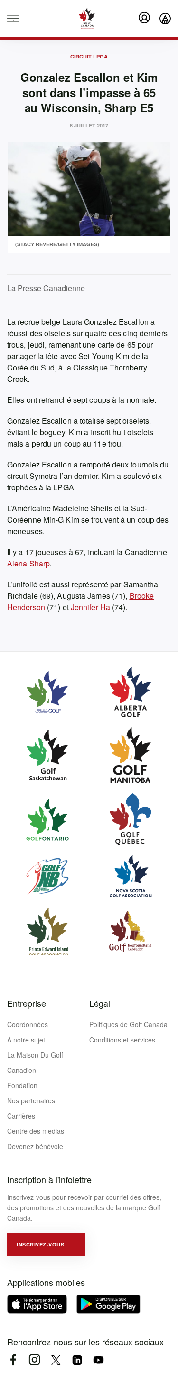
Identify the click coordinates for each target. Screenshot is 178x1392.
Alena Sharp (28, 563)
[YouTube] (98, 1360)
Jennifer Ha (90, 607)
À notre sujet (26, 1039)
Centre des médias (35, 1131)
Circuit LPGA (89, 56)
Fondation (22, 1085)
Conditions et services (122, 1039)
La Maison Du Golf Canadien (35, 1062)
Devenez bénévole (35, 1146)
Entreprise (26, 1003)
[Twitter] (56, 1360)
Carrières (21, 1115)
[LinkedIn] (77, 1360)
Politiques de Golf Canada (128, 1024)
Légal (99, 1003)
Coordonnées (27, 1024)
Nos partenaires (31, 1100)
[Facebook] (13, 1360)
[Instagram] (34, 1360)
